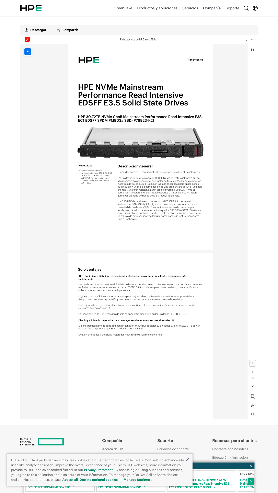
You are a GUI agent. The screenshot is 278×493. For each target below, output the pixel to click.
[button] (187, 460)
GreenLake (123, 8)
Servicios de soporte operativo (173, 453)
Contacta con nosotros (230, 449)
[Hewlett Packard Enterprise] (31, 8)
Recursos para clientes (234, 440)
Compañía (212, 8)
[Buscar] (246, 8)
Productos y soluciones (157, 8)
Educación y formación (230, 457)
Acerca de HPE (113, 449)
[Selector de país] (255, 8)
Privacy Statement (98, 470)
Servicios (190, 8)
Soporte (232, 8)
